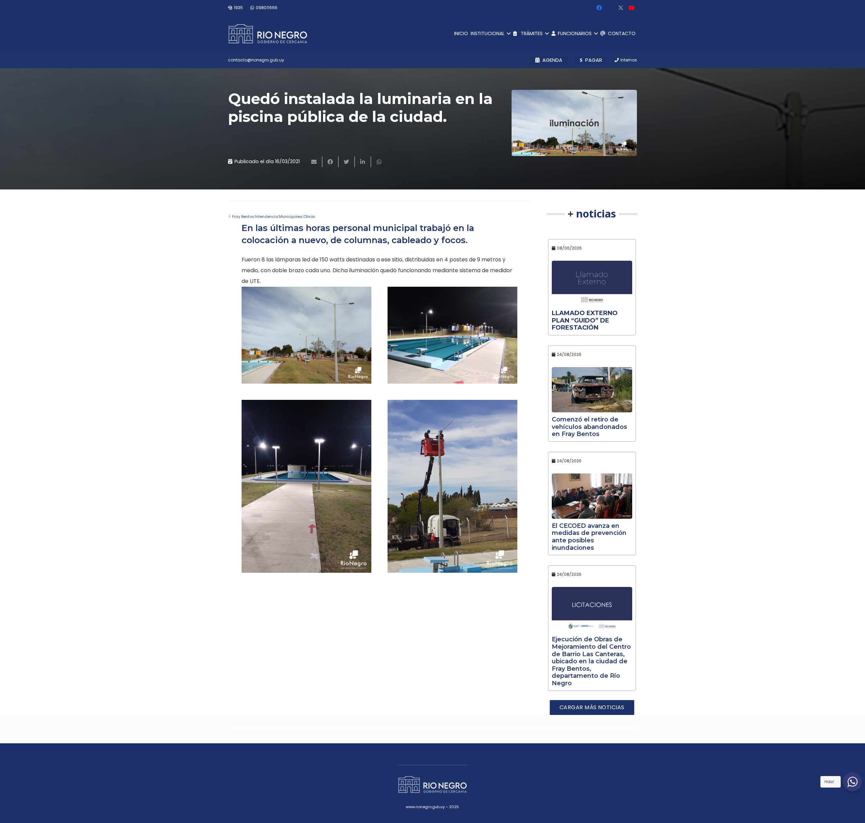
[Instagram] (609, 7)
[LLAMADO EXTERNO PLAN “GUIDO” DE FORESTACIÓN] (592, 283)
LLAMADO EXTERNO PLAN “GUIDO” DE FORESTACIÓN (585, 320)
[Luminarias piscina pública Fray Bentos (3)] (452, 486)
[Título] (620, 7)
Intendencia (266, 216)
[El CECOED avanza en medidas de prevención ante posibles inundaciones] (592, 496)
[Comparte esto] (330, 161)
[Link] (267, 34)
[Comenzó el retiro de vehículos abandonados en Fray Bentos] (592, 389)
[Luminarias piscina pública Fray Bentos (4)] (306, 335)
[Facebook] (599, 7)
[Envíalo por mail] (314, 161)
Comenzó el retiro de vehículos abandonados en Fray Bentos (589, 427)
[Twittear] (347, 161)
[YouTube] (631, 7)
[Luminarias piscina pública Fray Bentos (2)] (306, 486)
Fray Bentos (243, 216)
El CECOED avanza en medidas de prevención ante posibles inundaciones (589, 536)
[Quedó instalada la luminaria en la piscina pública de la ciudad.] (574, 123)
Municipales (290, 216)
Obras (309, 216)
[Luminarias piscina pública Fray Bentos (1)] (452, 335)
